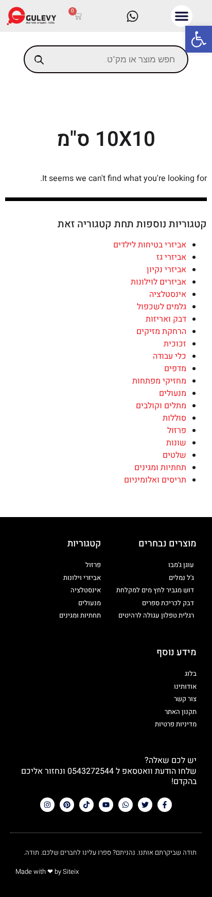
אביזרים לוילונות (158, 282)
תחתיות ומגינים (160, 467)
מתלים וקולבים (161, 406)
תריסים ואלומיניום (155, 480)
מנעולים (172, 393)
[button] (198, 39)
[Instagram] (47, 805)
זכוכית (175, 344)
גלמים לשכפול (161, 307)
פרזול (176, 430)
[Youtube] (106, 805)
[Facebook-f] (164, 805)
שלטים (174, 455)
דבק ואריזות (166, 319)
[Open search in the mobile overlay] (106, 59)
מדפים (175, 368)
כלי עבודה (169, 356)
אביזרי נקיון (166, 269)
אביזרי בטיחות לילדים (149, 245)
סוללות (174, 418)
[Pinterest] (67, 805)
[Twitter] (145, 805)
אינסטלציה (167, 294)
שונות (176, 443)
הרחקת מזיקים (161, 331)
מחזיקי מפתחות (159, 381)
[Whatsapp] (125, 805)
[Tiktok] (86, 805)
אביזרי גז (171, 257)
